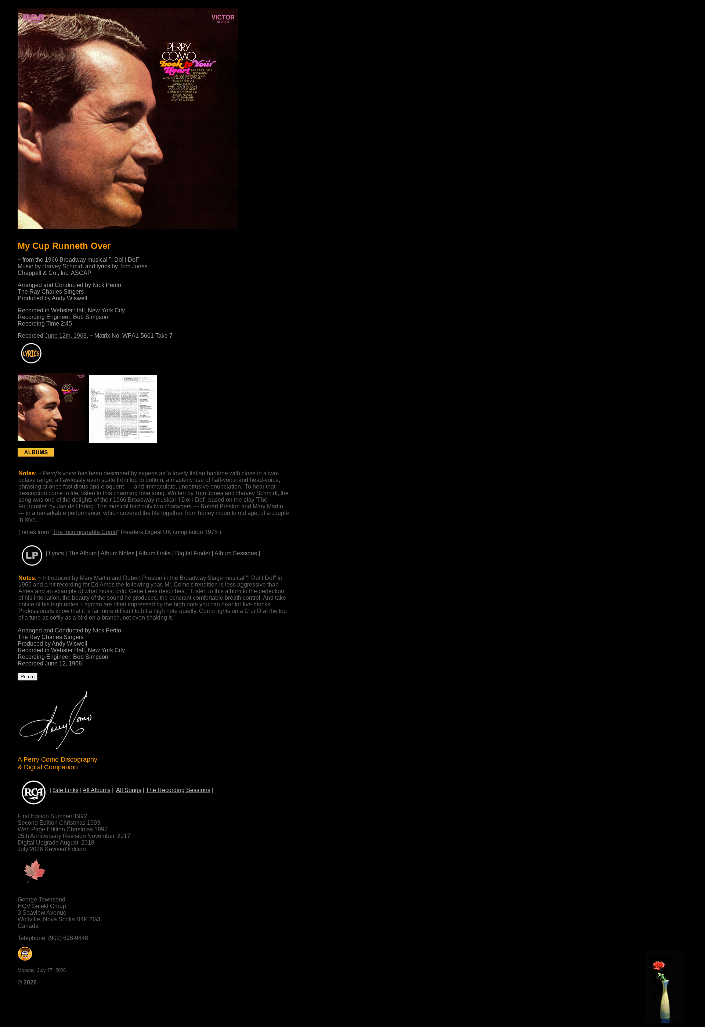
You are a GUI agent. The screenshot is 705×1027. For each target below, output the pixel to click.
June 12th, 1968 (66, 336)
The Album (82, 553)
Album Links (154, 553)
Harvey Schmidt (63, 266)
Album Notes (117, 553)
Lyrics (56, 553)
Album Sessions (235, 553)
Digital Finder (192, 553)
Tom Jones (133, 266)
